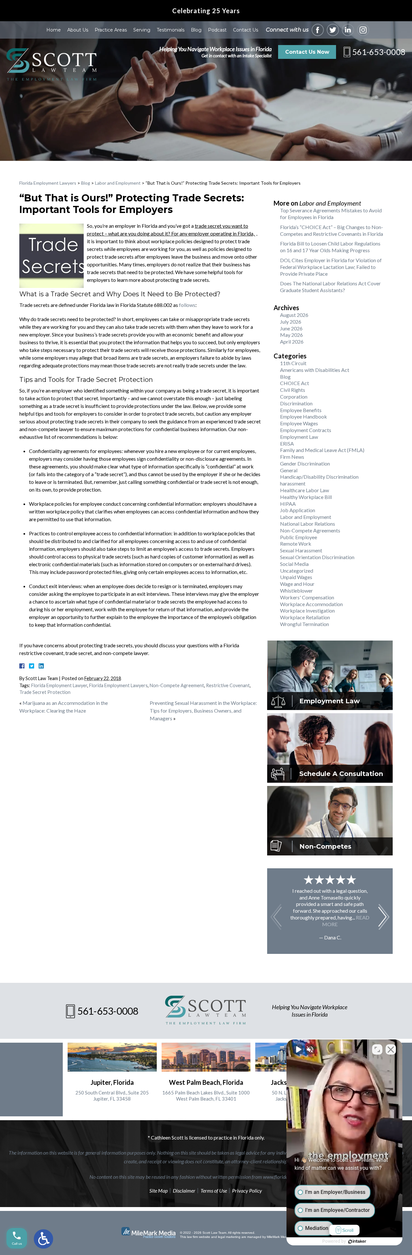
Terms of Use (214, 1190)
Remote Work (295, 543)
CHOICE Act (294, 383)
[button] (383, 917)
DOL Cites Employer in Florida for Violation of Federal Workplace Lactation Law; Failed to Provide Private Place (331, 267)
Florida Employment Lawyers (47, 183)
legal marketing (229, 1237)
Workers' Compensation (307, 597)
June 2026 (291, 328)
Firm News (292, 457)
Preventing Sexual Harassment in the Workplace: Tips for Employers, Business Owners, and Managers (203, 710)
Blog (196, 30)
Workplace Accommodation (311, 604)
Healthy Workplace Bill (306, 497)
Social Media (294, 564)
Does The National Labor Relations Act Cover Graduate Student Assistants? (330, 286)
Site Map (158, 1190)
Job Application (297, 510)
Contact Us (245, 30)
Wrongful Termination (304, 624)
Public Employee (298, 537)
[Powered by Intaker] (357, 1241)
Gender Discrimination (305, 463)
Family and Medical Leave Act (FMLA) (322, 450)
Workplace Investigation (307, 610)
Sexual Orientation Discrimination (317, 557)
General (288, 470)
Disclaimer (184, 1190)
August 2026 (294, 315)
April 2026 (292, 341)
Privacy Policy (247, 1190)
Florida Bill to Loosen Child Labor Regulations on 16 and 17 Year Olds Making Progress (330, 246)
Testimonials (170, 30)
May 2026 (291, 335)
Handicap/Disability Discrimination (319, 477)
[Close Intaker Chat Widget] (391, 1049)
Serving (141, 30)
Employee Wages (299, 423)
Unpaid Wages (296, 577)
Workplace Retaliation (305, 617)
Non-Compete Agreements (310, 530)
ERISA (287, 443)
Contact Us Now (307, 52)
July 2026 (290, 321)
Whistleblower (296, 590)
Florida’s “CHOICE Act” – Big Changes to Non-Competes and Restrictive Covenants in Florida (331, 230)
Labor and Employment (118, 183)
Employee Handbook (303, 416)
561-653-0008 (379, 52)
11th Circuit (293, 363)
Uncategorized (296, 571)
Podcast (217, 30)
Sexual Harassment (301, 550)
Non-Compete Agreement (177, 685)
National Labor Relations (307, 524)
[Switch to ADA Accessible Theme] (43, 1239)
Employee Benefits (301, 410)
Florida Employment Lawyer (59, 685)
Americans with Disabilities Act (314, 370)
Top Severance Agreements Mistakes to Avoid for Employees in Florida (331, 213)
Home (53, 30)
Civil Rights (292, 390)
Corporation (293, 396)
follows (187, 305)
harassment (292, 483)
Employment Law (299, 437)
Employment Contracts (305, 430)
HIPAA (288, 504)
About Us (77, 30)
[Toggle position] (377, 1049)
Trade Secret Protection (44, 692)
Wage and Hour (297, 584)
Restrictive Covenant (228, 685)
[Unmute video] (298, 1049)
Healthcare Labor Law (304, 490)
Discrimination (296, 403)
